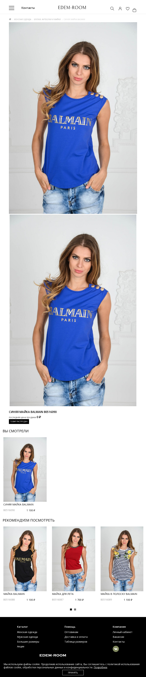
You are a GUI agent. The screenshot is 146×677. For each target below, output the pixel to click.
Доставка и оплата (76, 636)
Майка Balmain (14, 594)
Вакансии (118, 636)
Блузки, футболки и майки (47, 19)
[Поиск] (110, 8)
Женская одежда (22, 19)
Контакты (119, 641)
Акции (20, 646)
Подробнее (100, 667)
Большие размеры (28, 641)
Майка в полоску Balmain (119, 594)
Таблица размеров (75, 641)
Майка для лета (63, 594)
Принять (73, 672)
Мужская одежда (27, 636)
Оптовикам (71, 632)
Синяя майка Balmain (18, 504)
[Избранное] (125, 8)
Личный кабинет (122, 632)
